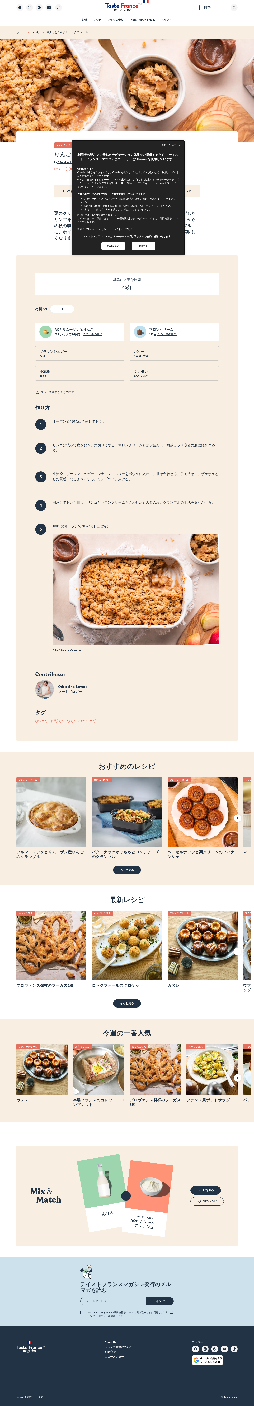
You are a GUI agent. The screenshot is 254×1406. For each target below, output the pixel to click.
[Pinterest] (39, 7)
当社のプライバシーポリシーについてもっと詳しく (105, 229)
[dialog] (128, 198)
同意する (143, 246)
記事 (85, 20)
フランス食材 (115, 20)
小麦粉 (45, 371)
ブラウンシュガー (53, 352)
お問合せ (110, 1351)
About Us (110, 1342)
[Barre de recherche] (234, 7)
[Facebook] (19, 7)
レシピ (97, 20)
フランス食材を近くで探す (57, 392)
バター (139, 352)
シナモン (141, 371)
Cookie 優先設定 (25, 1397)
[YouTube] (48, 7)
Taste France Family (142, 20)
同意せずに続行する (171, 145)
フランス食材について (118, 1347)
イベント (166, 20)
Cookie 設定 (113, 246)
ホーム (20, 32)
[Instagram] (29, 7)
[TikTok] (58, 7)
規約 (40, 1397)
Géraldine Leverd (67, 162)
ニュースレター (114, 1356)
